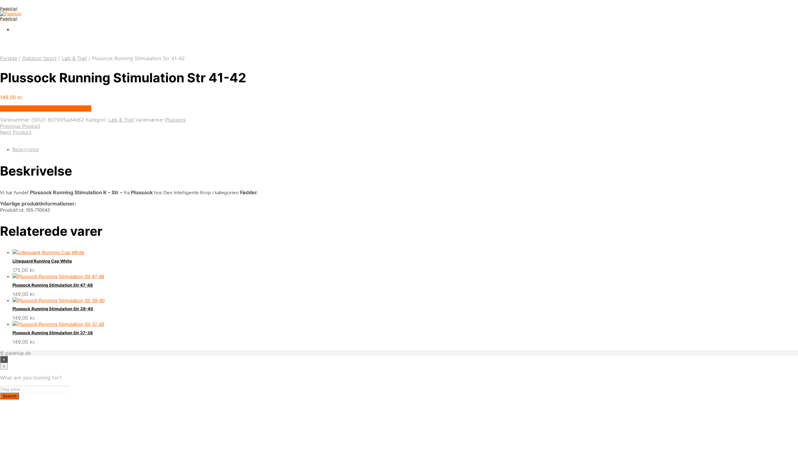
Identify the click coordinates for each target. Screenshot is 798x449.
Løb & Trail (74, 58)
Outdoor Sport (39, 58)
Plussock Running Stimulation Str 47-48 (52, 284)
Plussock (175, 120)
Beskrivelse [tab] (25, 149)
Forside (8, 58)
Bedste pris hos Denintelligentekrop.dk (45, 108)
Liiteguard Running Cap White (42, 260)
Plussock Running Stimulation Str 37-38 (52, 332)
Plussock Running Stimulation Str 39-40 (52, 308)
